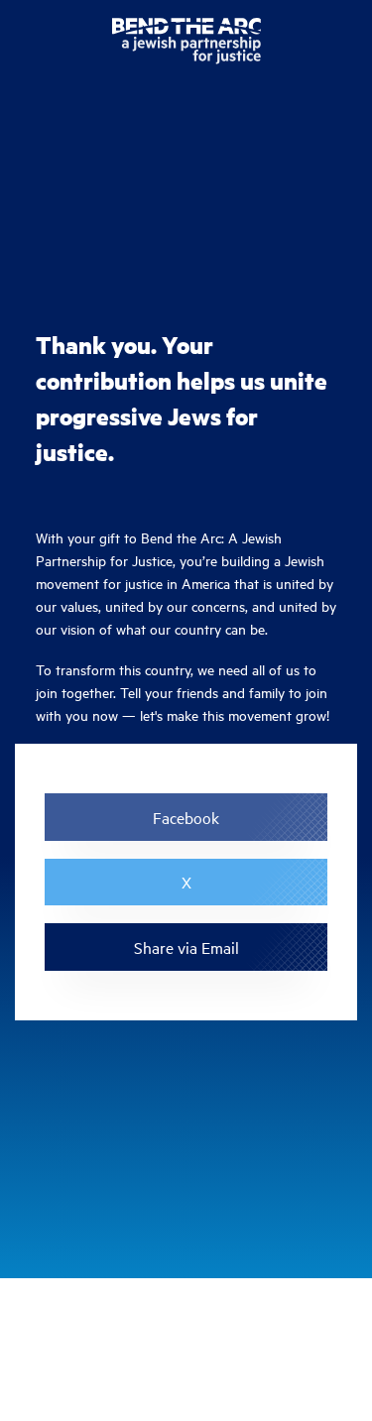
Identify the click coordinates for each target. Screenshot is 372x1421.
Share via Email (186, 947)
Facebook (186, 817)
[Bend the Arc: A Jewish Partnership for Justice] (186, 44)
